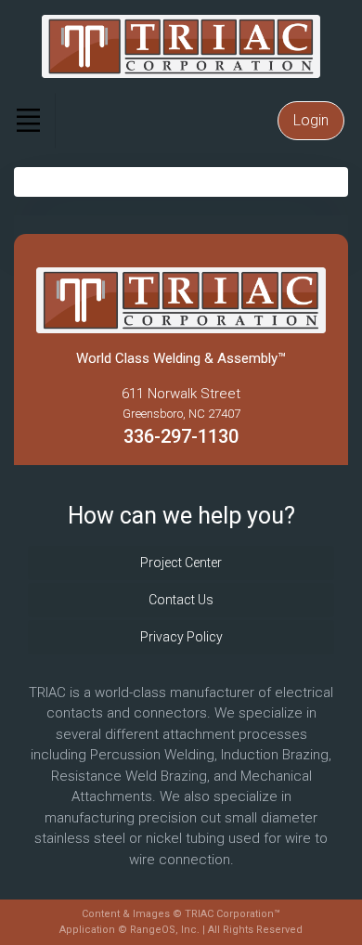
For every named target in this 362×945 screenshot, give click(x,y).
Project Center (181, 562)
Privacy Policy (181, 636)
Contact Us (181, 599)
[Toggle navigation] (28, 121)
